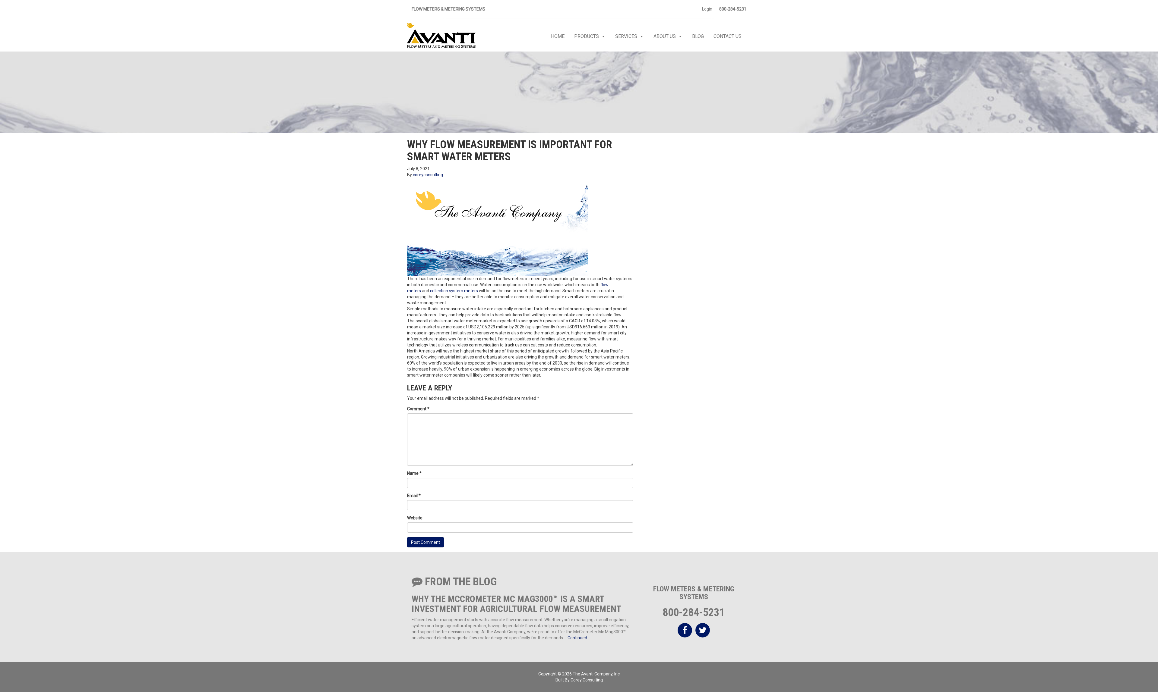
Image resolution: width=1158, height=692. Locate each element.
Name (414, 473)
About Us (664, 36)
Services (626, 36)
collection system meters (454, 290)
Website (414, 517)
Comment (418, 408)
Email (414, 495)
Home (558, 36)
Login (707, 9)
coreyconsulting (428, 174)
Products (586, 36)
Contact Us (727, 36)
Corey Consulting (587, 680)
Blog (698, 36)
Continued (577, 637)
